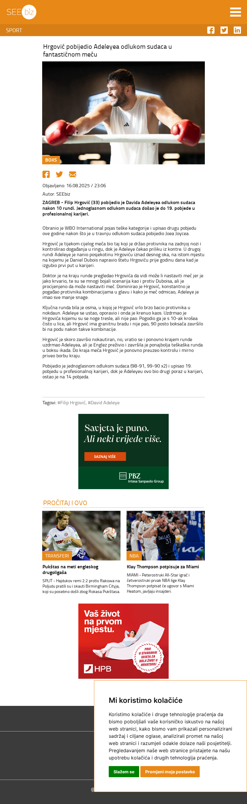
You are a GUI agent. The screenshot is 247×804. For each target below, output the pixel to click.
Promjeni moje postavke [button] (170, 771)
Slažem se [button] (124, 771)
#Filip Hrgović (72, 402)
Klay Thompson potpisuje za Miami (163, 566)
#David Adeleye (104, 402)
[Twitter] (59, 174)
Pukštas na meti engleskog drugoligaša (70, 569)
